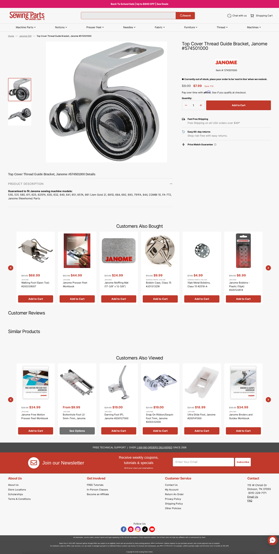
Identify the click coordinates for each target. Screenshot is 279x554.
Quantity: (187, 98)
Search (187, 15)
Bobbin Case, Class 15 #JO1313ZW (158, 284)
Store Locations (17, 489)
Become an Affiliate (98, 494)
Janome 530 (25, 36)
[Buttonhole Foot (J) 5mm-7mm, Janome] (77, 399)
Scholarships (15, 494)
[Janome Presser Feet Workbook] (77, 268)
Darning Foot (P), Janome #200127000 (116, 416)
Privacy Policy (173, 498)
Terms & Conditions (19, 498)
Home (11, 36)
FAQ (249, 500)
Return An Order (174, 494)
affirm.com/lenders (157, 543)
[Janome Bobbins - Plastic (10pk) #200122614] (243, 268)
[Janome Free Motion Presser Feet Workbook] (35, 399)
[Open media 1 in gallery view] (165, 49)
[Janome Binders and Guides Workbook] (243, 399)
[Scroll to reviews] (226, 55)
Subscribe (243, 462)
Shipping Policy (174, 503)
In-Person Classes (97, 489)
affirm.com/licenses (166, 546)
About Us (13, 484)
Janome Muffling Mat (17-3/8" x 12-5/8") (116, 284)
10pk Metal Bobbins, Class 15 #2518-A (198, 284)
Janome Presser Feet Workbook (75, 284)
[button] (261, 15)
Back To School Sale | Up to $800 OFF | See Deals (139, 3)
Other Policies (173, 508)
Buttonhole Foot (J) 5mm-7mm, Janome (74, 416)
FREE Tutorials (95, 484)
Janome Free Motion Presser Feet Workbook (34, 416)
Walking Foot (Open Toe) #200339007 (35, 284)
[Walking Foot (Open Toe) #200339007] (35, 268)
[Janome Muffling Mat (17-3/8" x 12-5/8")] (119, 268)
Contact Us (171, 484)
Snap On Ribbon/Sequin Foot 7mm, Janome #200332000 (159, 418)
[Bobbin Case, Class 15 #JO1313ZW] (160, 268)
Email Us (252, 496)
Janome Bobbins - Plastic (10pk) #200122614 (239, 286)
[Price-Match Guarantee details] (215, 144)
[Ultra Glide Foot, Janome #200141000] (202, 399)
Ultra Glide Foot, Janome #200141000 (201, 416)
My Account (171, 489)
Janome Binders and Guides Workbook (241, 416)
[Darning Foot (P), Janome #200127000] (119, 399)
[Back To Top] (274, 549)
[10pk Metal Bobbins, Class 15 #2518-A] (202, 268)
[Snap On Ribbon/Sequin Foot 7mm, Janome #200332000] (160, 399)
